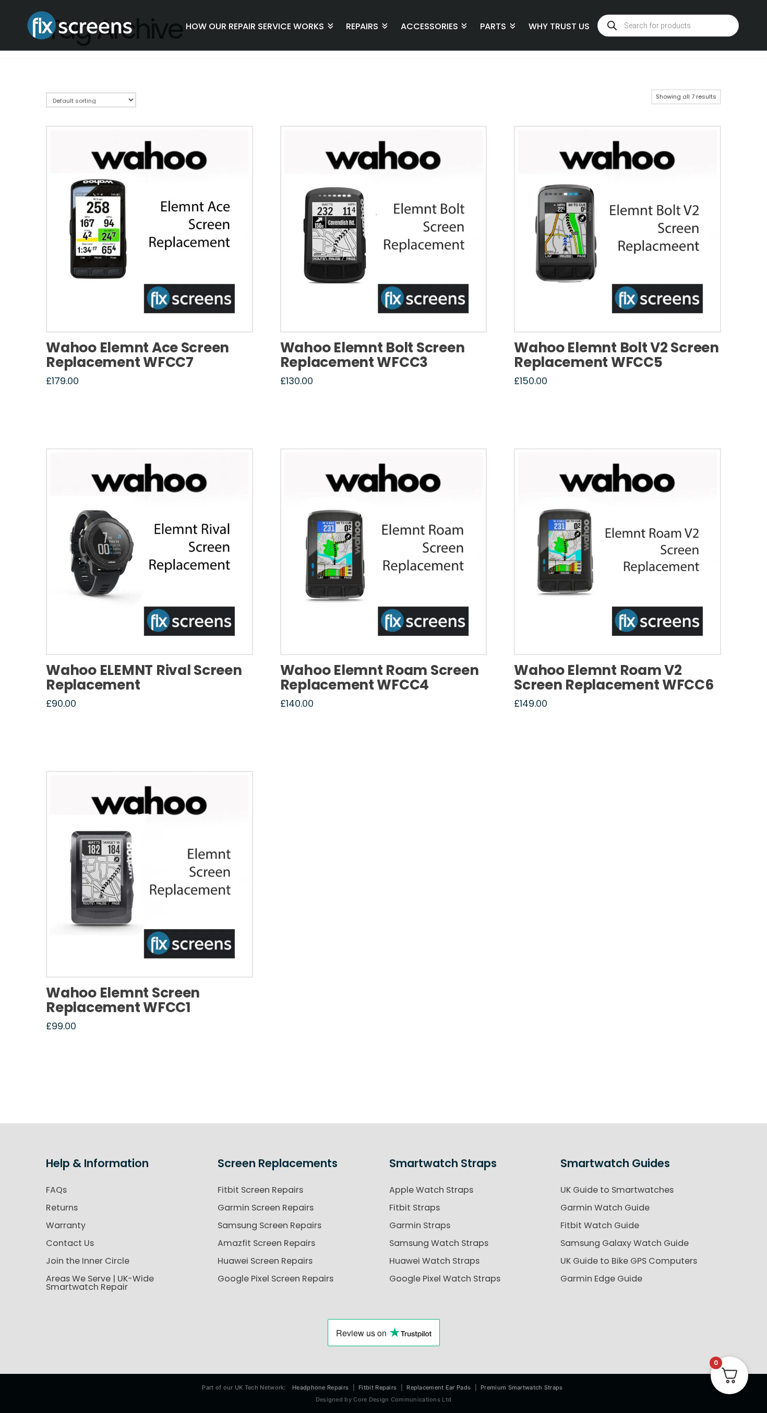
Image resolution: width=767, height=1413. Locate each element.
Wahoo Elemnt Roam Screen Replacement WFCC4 (379, 677)
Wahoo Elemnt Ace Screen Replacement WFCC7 (137, 355)
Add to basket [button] (153, 313)
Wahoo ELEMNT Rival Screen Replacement (144, 677)
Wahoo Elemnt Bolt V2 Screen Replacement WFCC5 (616, 355)
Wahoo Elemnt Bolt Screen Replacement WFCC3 (372, 355)
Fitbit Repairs (377, 1387)
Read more (617, 636)
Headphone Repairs (320, 1387)
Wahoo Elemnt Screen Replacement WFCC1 (123, 1000)
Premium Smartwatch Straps (522, 1387)
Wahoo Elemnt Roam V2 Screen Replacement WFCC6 (614, 677)
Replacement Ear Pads (438, 1387)
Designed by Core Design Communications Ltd (384, 1399)
